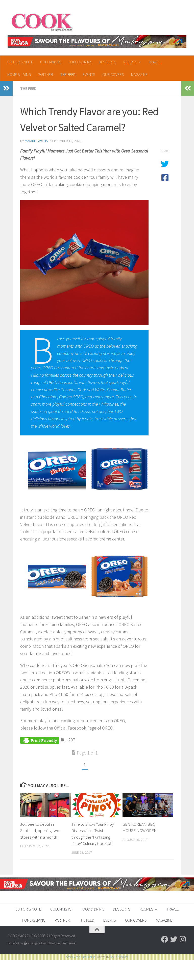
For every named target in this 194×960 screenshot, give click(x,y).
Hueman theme (64, 943)
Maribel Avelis (36, 141)
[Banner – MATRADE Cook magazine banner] (97, 41)
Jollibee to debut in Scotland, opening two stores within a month (39, 830)
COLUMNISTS (50, 61)
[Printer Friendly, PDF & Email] (39, 740)
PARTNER (45, 74)
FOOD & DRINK (80, 61)
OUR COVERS (113, 74)
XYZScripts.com (119, 957)
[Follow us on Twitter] (173, 939)
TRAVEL (154, 61)
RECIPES (130, 61)
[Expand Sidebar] (6, 88)
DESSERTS (107, 61)
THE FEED (68, 74)
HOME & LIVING (19, 74)
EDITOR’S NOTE (20, 61)
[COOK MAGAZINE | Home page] (42, 21)
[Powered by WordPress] (25, 943)
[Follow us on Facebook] (164, 939)
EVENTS (89, 74)
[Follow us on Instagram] (182, 939)
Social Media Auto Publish (80, 957)
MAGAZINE (139, 74)
